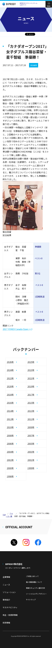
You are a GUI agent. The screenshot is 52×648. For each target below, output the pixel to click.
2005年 (30, 443)
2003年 (30, 451)
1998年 (10, 476)
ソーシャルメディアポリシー (36, 594)
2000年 (10, 468)
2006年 (10, 443)
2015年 (30, 402)
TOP (4, 515)
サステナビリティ (10, 607)
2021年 (30, 378)
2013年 (30, 411)
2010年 (10, 427)
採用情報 (6, 622)
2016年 (10, 402)
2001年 (30, 460)
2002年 (10, 460)
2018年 (10, 394)
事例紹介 (6, 599)
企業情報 (6, 577)
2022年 (10, 378)
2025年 (30, 362)
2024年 (10, 370)
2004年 (10, 451)
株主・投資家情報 (10, 615)
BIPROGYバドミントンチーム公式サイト (28, 4)
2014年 (10, 411)
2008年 (10, 435)
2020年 (10, 386)
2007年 (30, 435)
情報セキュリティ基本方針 (35, 588)
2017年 (30, 394)
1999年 (30, 468)
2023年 (30, 370)
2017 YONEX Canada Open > (16, 329)
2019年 (30, 386)
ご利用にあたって (32, 576)
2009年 (30, 427)
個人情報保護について (34, 582)
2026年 (10, 362)
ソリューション (9, 592)
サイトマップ (31, 599)
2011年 (30, 419)
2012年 (10, 419)
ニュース (6, 584)
